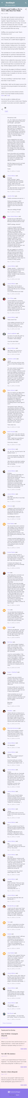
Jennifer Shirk (10, 196)
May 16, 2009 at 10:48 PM (13, 983)
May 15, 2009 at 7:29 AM (13, 191)
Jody (8, 95)
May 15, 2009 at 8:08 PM (13, 637)
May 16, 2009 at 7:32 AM (13, 836)
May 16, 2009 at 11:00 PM (13, 1009)
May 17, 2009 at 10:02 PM (13, 1019)
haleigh (9, 934)
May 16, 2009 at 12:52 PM (13, 929)
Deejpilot (17, 1095)
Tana (8, 609)
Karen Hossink (11, 431)
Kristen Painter (11, 552)
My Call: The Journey (8, 1054)
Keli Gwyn (9, 642)
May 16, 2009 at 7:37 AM (13, 891)
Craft (6, 111)
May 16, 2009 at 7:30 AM (13, 804)
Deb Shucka (10, 1013)
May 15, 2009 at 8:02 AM (13, 294)
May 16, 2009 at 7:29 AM (13, 787)
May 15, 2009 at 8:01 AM (13, 279)
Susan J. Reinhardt (12, 672)
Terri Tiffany (10, 298)
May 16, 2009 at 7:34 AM (13, 850)
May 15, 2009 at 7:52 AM (13, 261)
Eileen (2, 95)
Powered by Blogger (15, 1092)
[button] (26, 9)
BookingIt (10, 2)
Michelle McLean (11, 906)
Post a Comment (7, 1023)
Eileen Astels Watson (12, 216)
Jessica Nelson (11, 175)
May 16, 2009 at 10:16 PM (13, 968)
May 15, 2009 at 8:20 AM (13, 313)
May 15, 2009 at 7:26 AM (13, 171)
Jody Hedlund (10, 953)
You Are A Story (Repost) (9, 1072)
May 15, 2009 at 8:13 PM (13, 667)
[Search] (26, 3)
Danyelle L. (10, 710)
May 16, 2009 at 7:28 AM (13, 765)
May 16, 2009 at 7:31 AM (13, 818)
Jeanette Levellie (11, 359)
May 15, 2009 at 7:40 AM (13, 212)
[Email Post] (5, 108)
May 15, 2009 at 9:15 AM (13, 427)
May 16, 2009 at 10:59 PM (13, 998)
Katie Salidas (10, 523)
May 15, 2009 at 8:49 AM (13, 354)
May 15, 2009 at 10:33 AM (13, 466)
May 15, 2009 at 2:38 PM (13, 605)
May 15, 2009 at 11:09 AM (13, 519)
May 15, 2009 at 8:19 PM (13, 706)
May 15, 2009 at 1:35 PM (13, 547)
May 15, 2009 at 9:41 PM (13, 738)
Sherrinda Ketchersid (12, 728)
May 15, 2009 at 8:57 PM (13, 723)
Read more (24, 1049)
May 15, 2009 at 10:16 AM (13, 444)
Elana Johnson (11, 390)
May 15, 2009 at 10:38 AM (13, 489)
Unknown (9, 506)
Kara (8, 572)
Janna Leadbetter (11, 333)
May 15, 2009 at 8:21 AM (13, 329)
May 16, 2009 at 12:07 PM (13, 917)
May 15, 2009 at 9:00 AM (13, 386)
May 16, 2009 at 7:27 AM (13, 747)
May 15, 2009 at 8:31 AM (13, 343)
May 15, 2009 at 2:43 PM (13, 623)
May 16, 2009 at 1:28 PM (13, 948)
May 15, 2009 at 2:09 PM (13, 568)
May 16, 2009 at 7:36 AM (13, 874)
